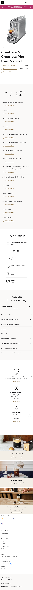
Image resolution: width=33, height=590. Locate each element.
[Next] (30, 7)
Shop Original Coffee (16, 484)
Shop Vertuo (16, 457)
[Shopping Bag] (26, 2)
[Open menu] (30, 2)
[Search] (17, 2)
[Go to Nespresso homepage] (2, 2)
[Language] (6, 524)
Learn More (16, 381)
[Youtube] (9, 579)
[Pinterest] (11, 579)
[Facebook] (1, 579)
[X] (4, 579)
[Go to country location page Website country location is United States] (2, 524)
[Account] (22, 2)
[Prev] (2, 7)
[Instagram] (6, 579)
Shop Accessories (16, 510)
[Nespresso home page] (4, 586)
